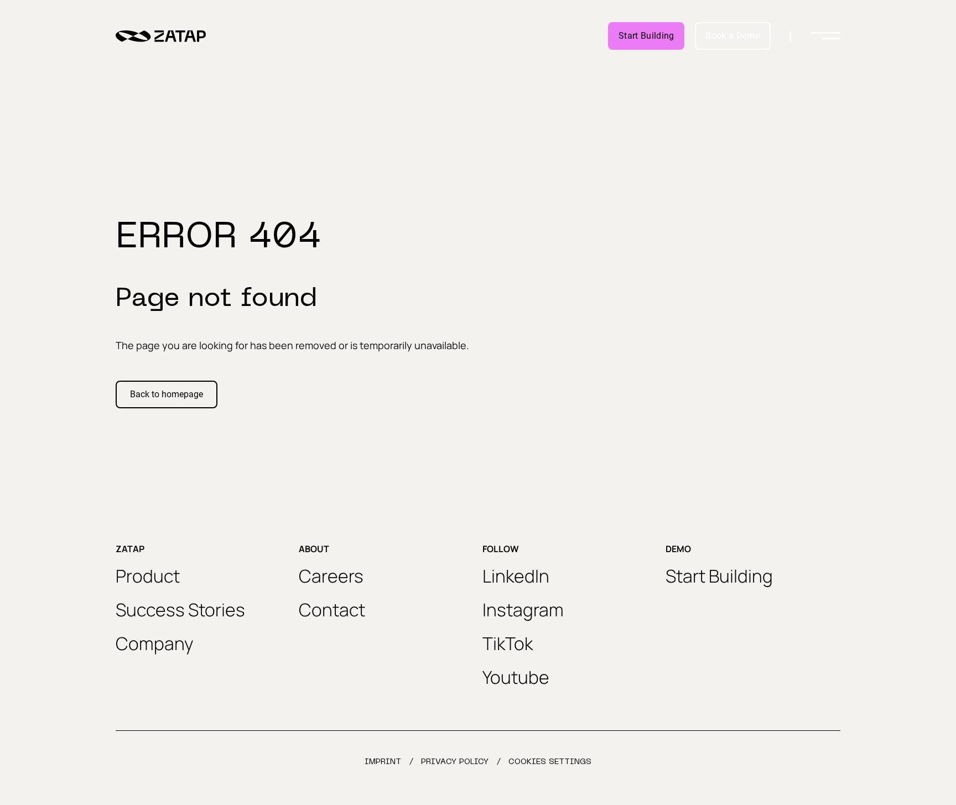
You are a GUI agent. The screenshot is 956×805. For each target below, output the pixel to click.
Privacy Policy (455, 762)
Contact (332, 610)
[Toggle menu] (826, 36)
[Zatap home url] (161, 36)
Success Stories (180, 610)
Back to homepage (166, 394)
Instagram (523, 610)
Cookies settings (549, 762)
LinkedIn (515, 576)
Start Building (646, 35)
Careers (331, 576)
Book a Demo (732, 35)
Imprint (383, 762)
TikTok (507, 643)
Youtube (515, 677)
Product (148, 576)
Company (155, 643)
